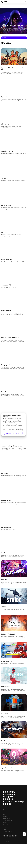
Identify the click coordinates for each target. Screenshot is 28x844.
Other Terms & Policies (9, 827)
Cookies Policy (7, 822)
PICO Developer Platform (9, 812)
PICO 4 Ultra (9, 792)
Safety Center (6, 825)
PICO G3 (7, 804)
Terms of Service (7, 820)
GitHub (5, 816)
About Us (5, 829)
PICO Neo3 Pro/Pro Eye (14, 801)
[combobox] (14, 37)
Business (5, 809)
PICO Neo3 (8, 799)
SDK (4, 814)
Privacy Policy (7, 818)
